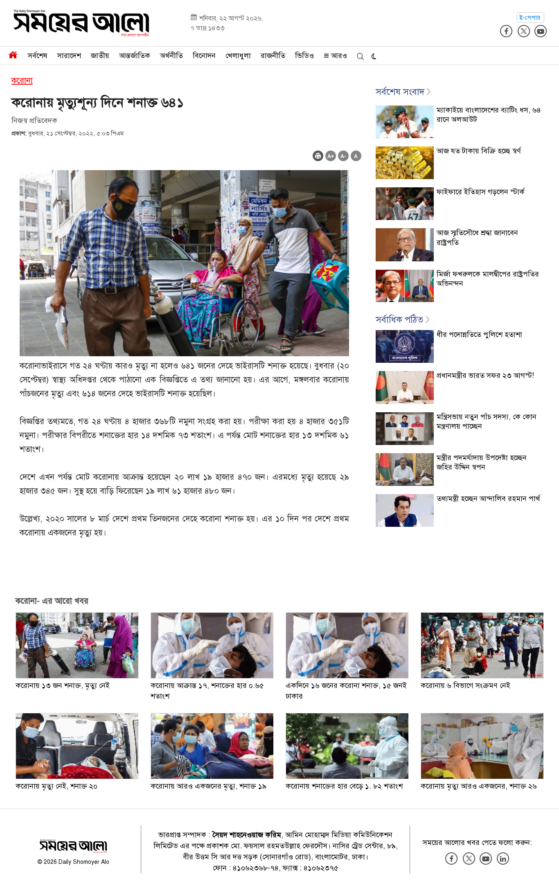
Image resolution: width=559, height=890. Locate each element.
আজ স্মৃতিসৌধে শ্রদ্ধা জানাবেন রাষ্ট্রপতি (477, 237)
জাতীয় (100, 55)
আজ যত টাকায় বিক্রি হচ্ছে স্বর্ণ (479, 150)
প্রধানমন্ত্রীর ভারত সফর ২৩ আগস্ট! (485, 375)
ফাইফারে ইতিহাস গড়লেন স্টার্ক (481, 191)
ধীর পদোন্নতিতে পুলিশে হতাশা (479, 334)
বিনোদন (204, 55)
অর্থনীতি (171, 55)
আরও (338, 55)
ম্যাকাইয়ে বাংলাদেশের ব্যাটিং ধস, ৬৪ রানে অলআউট (489, 115)
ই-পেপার (530, 17)
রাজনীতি (273, 55)
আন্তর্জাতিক (134, 55)
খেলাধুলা (238, 55)
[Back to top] (546, 873)
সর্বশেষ (37, 55)
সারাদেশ (69, 55)
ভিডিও (304, 55)
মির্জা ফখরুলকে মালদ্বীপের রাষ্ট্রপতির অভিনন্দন (488, 279)
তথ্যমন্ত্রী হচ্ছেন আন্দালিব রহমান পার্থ (488, 498)
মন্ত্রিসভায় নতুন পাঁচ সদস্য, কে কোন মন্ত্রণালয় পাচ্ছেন (486, 421)
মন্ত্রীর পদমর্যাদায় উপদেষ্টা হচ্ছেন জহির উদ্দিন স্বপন (482, 462)
